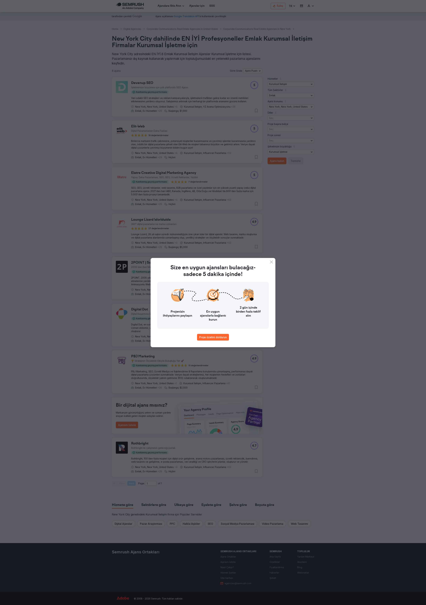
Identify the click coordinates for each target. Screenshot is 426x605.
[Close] (271, 262)
